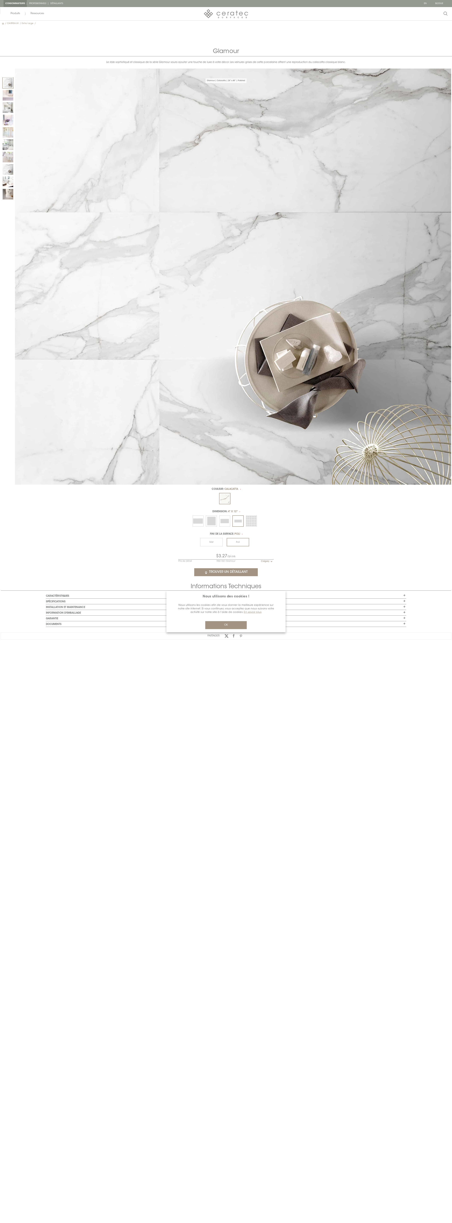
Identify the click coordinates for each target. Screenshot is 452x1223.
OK (226, 625)
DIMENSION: (224, 511)
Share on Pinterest (241, 636)
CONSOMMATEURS (15, 3)
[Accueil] (3, 23)
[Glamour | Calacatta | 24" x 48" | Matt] (8, 169)
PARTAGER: (213, 636)
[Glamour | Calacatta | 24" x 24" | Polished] (8, 107)
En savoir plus (252, 612)
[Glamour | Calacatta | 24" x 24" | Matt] (8, 95)
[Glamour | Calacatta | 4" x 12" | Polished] (8, 182)
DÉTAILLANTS (56, 3)
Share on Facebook (233, 636)
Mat (211, 542)
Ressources (37, 13)
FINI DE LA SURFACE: (225, 534)
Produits (15, 13)
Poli (238, 542)
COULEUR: (225, 489)
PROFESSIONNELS (37, 3)
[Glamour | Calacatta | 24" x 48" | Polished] (8, 83)
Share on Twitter (226, 636)
